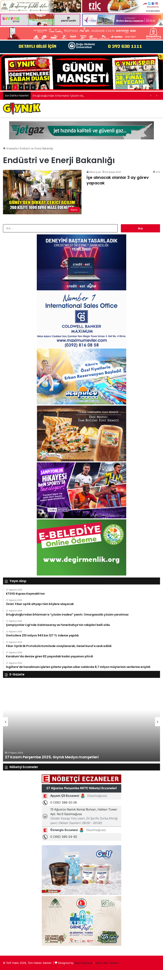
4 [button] (21, 87)
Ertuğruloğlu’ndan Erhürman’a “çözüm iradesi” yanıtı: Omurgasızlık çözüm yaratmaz (83, 95)
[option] (81, 722)
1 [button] (3, 87)
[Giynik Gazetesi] (22, 109)
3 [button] (15, 87)
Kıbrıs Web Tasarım (106, 962)
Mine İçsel (95, 171)
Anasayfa (11, 148)
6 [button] (33, 87)
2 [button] (9, 87)
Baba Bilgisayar (83, 962)
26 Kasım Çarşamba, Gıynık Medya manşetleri (48, 757)
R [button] (27, 87)
